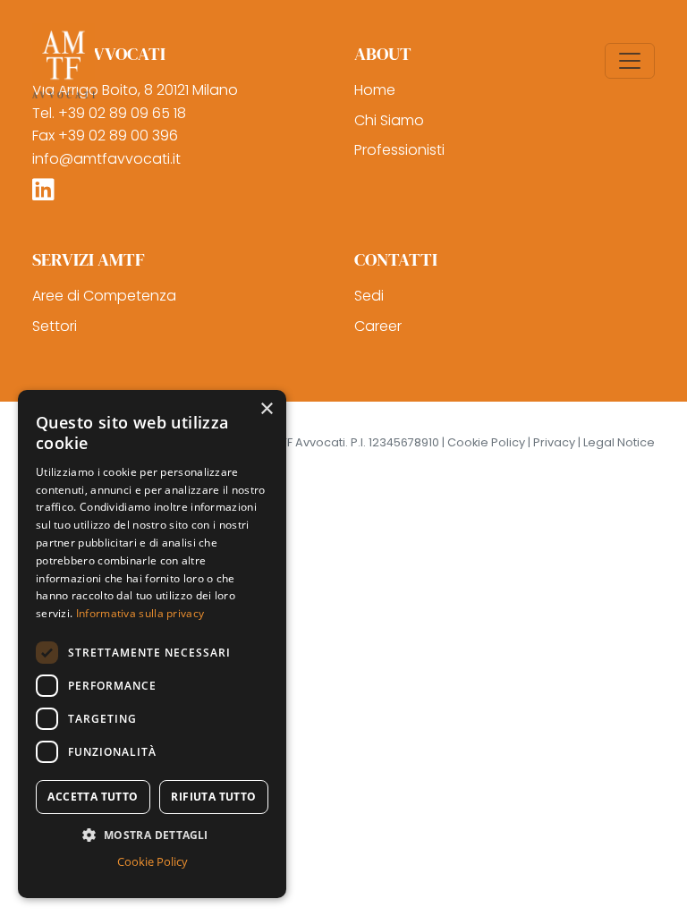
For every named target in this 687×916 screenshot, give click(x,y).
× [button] (266, 409)
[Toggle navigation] (630, 61)
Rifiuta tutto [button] (213, 796)
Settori (54, 326)
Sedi (369, 295)
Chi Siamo (389, 120)
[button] (152, 835)
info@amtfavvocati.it (106, 158)
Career (378, 326)
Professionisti (399, 150)
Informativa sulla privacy (140, 613)
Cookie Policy (152, 861)
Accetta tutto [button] (92, 796)
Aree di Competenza (104, 295)
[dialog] (152, 644)
